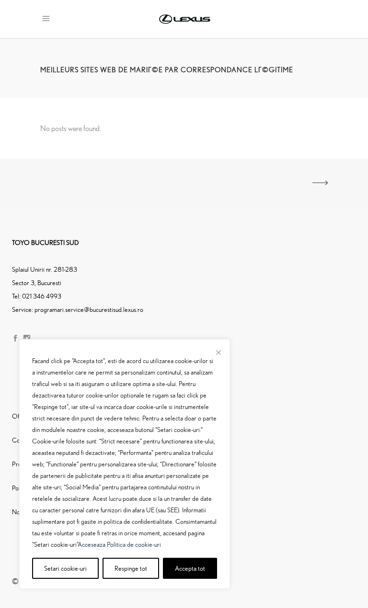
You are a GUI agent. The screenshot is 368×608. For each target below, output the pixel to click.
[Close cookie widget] (218, 352)
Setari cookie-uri (65, 568)
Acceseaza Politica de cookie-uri (119, 544)
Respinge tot (131, 568)
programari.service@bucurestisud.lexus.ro (88, 309)
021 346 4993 (41, 295)
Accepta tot (190, 568)
